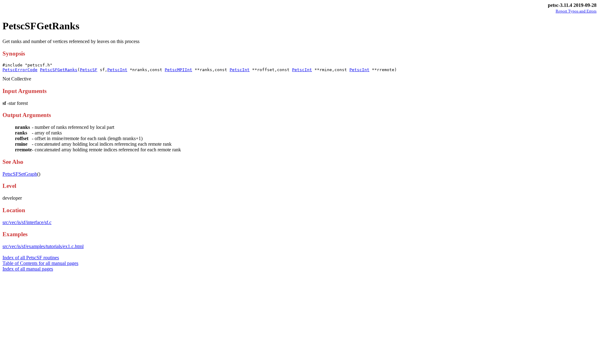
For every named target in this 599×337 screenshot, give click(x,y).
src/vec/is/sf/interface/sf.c (26, 222)
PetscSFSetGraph (19, 174)
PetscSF (88, 69)
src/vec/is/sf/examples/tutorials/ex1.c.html (43, 246)
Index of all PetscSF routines (30, 257)
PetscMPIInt (178, 69)
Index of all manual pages (27, 268)
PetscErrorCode (19, 69)
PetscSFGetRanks (58, 69)
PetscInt (117, 69)
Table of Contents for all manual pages (40, 263)
